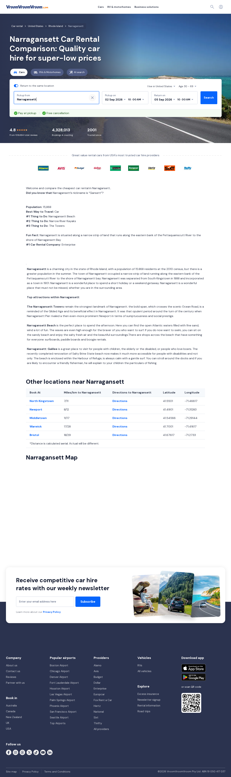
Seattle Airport (59, 717)
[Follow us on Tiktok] (36, 752)
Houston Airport (60, 688)
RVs (140, 665)
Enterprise (100, 688)
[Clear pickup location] (92, 97)
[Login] (221, 7)
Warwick (36, 426)
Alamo (97, 665)
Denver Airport (59, 677)
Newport (36, 409)
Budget (98, 677)
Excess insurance (148, 694)
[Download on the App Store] (193, 668)
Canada (10, 711)
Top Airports (58, 723)
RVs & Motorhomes (50, 72)
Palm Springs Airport (62, 700)
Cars (101, 6)
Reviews (11, 677)
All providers (101, 729)
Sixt (96, 717)
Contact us (13, 671)
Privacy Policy (52, 612)
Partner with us (15, 683)
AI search (79, 72)
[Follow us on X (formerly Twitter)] (29, 752)
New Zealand (14, 717)
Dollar (97, 683)
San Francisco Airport (63, 712)
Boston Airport (59, 665)
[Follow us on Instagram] (15, 752)
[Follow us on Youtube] (43, 752)
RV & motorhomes (119, 6)
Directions (119, 401)
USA (8, 729)
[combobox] (50, 99)
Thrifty (98, 723)
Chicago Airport (59, 671)
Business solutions (146, 6)
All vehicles (144, 671)
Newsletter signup (149, 700)
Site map (11, 771)
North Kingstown (42, 401)
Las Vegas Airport (61, 694)
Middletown (38, 418)
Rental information (149, 705)
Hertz (97, 706)
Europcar (99, 694)
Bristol (34, 435)
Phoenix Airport (59, 706)
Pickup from (23, 95)
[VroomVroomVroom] (27, 6)
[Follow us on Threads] (22, 752)
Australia (11, 705)
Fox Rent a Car (103, 700)
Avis (96, 671)
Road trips (144, 711)
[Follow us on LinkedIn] (50, 752)
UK (7, 723)
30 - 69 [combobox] (186, 86)
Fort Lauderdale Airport (64, 683)
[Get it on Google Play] (193, 677)
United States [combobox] (159, 86)
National (99, 712)
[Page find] (212, 7)
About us (11, 665)
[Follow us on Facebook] (8, 752)
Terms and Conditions (57, 771)
